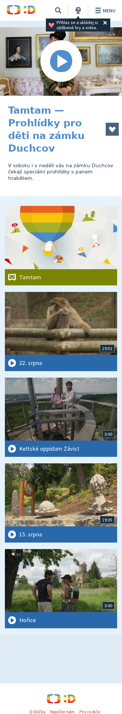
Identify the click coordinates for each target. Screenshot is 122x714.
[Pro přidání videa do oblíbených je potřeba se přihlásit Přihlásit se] (112, 129)
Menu (109, 10)
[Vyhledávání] (58, 10)
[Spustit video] (61, 61)
